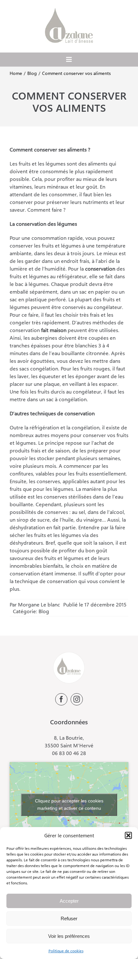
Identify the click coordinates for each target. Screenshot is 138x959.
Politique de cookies (65, 950)
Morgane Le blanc (39, 604)
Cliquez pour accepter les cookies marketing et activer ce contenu (69, 804)
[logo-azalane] (69, 10)
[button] (128, 835)
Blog (44, 611)
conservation (100, 268)
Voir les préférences (69, 936)
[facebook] (61, 699)
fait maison (53, 330)
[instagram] (77, 699)
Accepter (69, 901)
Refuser (69, 918)
